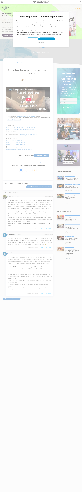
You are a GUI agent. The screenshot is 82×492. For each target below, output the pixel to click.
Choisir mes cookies (32, 38)
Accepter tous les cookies (47, 38)
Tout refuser (41, 42)
